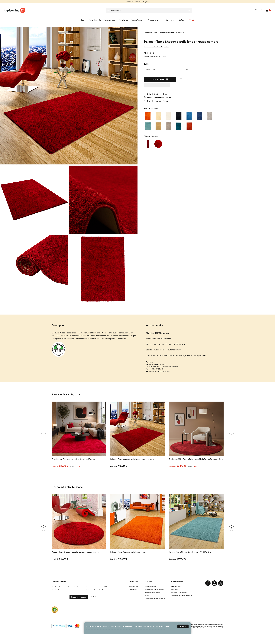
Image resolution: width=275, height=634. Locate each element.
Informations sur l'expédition (154, 589)
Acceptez (183, 626)
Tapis (155, 32)
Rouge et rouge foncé (177, 32)
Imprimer (174, 589)
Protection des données (179, 592)
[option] (137, 1)
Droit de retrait (176, 586)
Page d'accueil (148, 32)
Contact (93, 597)
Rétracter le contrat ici (78, 597)
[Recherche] (189, 10)
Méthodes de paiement (152, 592)
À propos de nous (150, 586)
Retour (147, 595)
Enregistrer (133, 589)
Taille (146, 64)
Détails (167, 626)
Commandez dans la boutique (155, 598)
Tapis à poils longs (164, 32)
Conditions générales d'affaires (181, 595)
